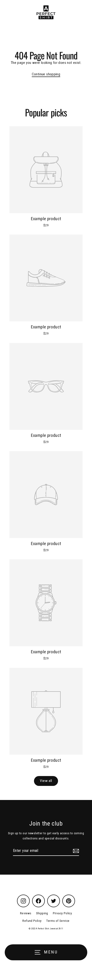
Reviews (25, 913)
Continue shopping (46, 74)
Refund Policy (32, 921)
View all (46, 781)
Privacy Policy (62, 913)
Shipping (42, 913)
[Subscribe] (75, 851)
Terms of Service (57, 921)
